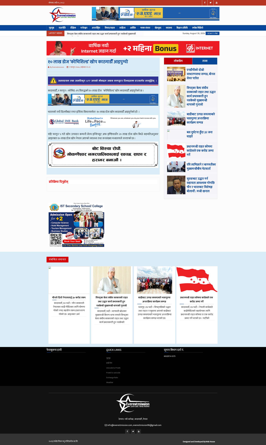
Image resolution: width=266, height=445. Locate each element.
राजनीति (62, 28)
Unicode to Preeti (113, 367)
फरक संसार (145, 28)
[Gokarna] (103, 156)
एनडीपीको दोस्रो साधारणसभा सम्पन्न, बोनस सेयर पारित (201, 74)
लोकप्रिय (178, 61)
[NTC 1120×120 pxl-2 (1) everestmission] (103, 101)
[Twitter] (133, 431)
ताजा (204, 61)
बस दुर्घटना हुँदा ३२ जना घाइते (200, 134)
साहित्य (122, 28)
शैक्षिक (73, 28)
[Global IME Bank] (103, 123)
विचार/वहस (110, 28)
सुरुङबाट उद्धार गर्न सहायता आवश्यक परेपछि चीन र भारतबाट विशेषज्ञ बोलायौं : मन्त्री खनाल (201, 185)
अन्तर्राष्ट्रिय (96, 28)
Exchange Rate (112, 377)
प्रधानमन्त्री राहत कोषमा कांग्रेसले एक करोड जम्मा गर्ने (200, 150)
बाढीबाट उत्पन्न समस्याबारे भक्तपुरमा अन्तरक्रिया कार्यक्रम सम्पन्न (92, 34)
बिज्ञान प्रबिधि (182, 28)
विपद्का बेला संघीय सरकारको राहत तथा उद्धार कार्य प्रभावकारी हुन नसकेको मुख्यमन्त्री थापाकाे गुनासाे (201, 96)
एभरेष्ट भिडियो (197, 28)
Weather (109, 382)
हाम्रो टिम (109, 363)
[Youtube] (138, 431)
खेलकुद (158, 28)
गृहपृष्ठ (51, 28)
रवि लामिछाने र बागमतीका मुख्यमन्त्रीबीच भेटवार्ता (201, 166)
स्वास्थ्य (169, 28)
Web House (210, 441)
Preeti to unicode (113, 372)
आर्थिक (133, 28)
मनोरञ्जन (83, 28)
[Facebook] (127, 431)
